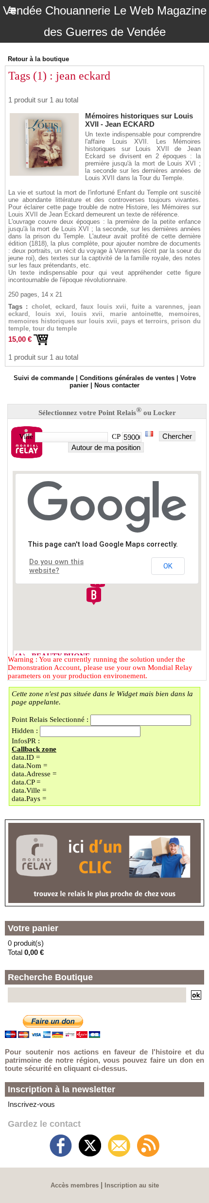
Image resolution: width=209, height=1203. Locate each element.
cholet (41, 306)
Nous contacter (116, 385)
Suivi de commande (44, 378)
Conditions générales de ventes (127, 378)
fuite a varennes (157, 306)
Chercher (177, 436)
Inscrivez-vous (31, 1104)
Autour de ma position (105, 447)
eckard (65, 306)
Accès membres (75, 1185)
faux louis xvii (103, 306)
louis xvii (87, 313)
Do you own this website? (56, 566)
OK (168, 566)
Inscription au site (131, 1185)
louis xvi (50, 313)
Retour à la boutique (38, 59)
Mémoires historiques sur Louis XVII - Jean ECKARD (139, 120)
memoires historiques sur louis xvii (62, 321)
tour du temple (55, 328)
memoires (184, 313)
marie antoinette (136, 313)
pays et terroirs (144, 321)
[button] (94, 596)
